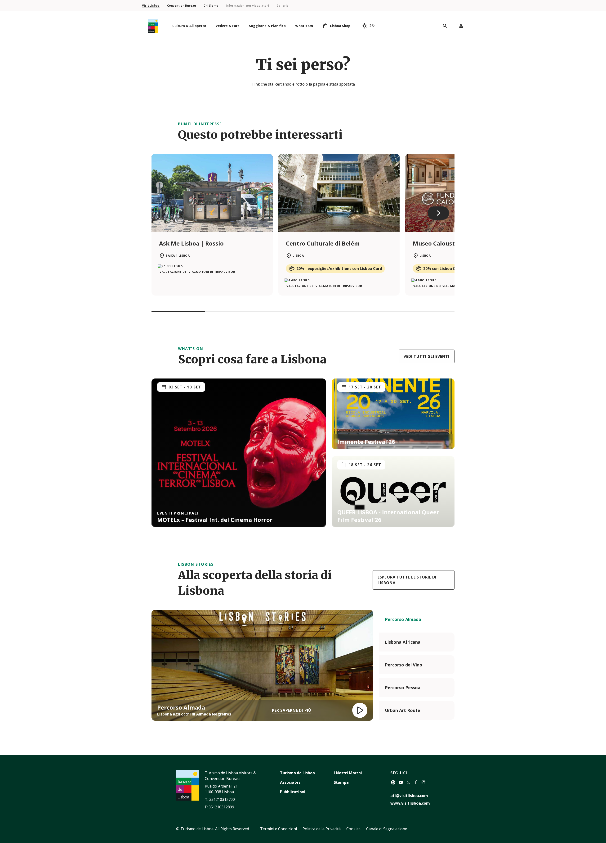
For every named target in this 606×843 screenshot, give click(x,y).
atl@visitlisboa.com (409, 795)
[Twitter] (408, 782)
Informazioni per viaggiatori (247, 6)
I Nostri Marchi (348, 772)
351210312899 (221, 807)
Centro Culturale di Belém (323, 243)
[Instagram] (423, 782)
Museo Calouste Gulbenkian (452, 243)
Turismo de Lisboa (297, 772)
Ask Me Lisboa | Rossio (191, 243)
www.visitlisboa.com (410, 803)
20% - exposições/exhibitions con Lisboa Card (339, 268)
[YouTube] (401, 782)
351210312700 (222, 799)
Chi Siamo (211, 6)
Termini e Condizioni (278, 828)
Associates (290, 782)
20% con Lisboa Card (442, 268)
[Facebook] (416, 782)
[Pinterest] (393, 782)
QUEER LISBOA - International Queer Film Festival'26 (388, 516)
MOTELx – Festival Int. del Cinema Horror (214, 520)
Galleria (282, 6)
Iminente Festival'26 (366, 442)
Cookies (353, 828)
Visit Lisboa (151, 6)
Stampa (341, 782)
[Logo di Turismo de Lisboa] (153, 26)
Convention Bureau (181, 6)
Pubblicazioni (292, 791)
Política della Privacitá (322, 828)
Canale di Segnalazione (386, 828)
